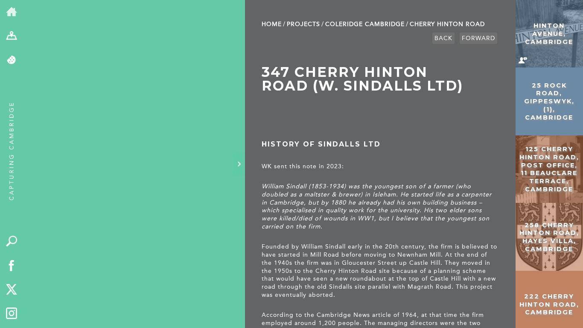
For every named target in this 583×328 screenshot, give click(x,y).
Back (443, 38)
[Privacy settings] (11, 60)
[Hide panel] (239, 164)
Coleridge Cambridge (365, 24)
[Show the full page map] (11, 36)
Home (272, 24)
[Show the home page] (11, 12)
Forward (478, 38)
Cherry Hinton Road (447, 24)
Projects (303, 24)
